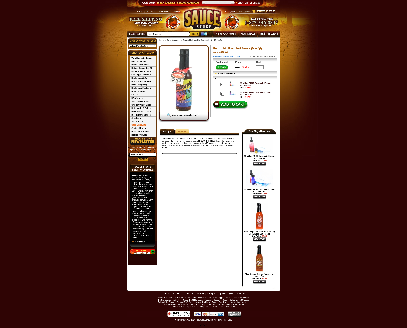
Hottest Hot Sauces (140, 65)
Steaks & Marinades (140, 101)
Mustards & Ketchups (141, 111)
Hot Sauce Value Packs (141, 81)
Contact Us (188, 294)
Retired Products (139, 135)
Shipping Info (227, 294)
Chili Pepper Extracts (141, 75)
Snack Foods (137, 121)
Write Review (269, 56)
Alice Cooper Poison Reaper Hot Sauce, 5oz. (259, 275)
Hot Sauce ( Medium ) (141, 88)
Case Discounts (138, 125)
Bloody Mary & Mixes (141, 115)
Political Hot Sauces (140, 131)
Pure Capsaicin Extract (141, 71)
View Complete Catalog (141, 58)
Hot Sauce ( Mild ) (139, 91)
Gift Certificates (138, 128)
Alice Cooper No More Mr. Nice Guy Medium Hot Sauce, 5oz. (259, 233)
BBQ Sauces (137, 98)
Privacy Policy (213, 294)
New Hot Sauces (138, 61)
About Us (177, 294)
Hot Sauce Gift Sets (140, 78)
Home (161, 40)
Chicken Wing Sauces (141, 105)
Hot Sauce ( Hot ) (139, 85)
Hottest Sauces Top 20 (141, 68)
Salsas (134, 95)
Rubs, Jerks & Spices (141, 108)
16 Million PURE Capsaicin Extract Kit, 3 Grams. (259, 157)
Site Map (200, 294)
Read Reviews (255, 56)
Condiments (136, 118)
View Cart (240, 294)
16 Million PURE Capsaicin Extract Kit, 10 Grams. (259, 190)
